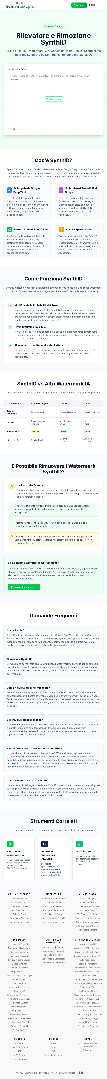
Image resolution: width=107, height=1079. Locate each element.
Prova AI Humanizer (22, 587)
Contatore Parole (19, 902)
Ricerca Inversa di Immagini (19, 975)
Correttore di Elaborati (87, 1026)
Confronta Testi (19, 910)
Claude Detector (19, 964)
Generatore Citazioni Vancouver (87, 1006)
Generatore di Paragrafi (53, 951)
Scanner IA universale (19, 987)
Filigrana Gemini (19, 1010)
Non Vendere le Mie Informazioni (87, 1044)
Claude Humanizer (19, 967)
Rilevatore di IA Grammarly (19, 995)
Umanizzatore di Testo (53, 922)
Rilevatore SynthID (19, 1003)
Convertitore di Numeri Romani (88, 979)
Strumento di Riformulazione (53, 898)
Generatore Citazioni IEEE (87, 999)
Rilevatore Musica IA (19, 956)
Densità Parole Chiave (87, 926)
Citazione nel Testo (88, 1010)
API (19, 1051)
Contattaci (87, 1050)
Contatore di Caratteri (19, 906)
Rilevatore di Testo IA (19, 1022)
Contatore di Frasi (88, 987)
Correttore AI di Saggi (88, 1018)
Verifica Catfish (19, 1030)
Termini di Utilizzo (67, 1073)
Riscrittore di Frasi (53, 906)
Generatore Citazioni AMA (87, 1003)
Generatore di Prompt (53, 955)
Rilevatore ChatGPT (19, 1014)
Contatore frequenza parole (88, 918)
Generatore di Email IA (53, 947)
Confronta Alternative (53, 1055)
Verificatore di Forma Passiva (87, 967)
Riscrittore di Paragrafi (53, 910)
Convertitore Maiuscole (19, 922)
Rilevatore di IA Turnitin (19, 999)
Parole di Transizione (87, 964)
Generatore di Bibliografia (53, 959)
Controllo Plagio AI (19, 1026)
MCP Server (19, 1055)
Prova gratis (79, 5)
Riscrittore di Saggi (53, 914)
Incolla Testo (55, 99)
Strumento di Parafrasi (53, 902)
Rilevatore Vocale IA (19, 952)
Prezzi (53, 1043)
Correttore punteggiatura (87, 922)
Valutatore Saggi (87, 910)
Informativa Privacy (48, 1073)
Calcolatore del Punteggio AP (87, 956)
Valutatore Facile (87, 960)
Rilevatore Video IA (19, 944)
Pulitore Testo (19, 914)
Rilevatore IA (19, 991)
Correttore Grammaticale (87, 906)
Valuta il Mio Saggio (88, 1022)
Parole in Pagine (19, 898)
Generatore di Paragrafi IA (53, 962)
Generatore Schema (87, 930)
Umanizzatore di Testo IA (53, 918)
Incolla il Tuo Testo (17, 69)
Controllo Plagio (87, 898)
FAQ (53, 1051)
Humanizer (19, 1043)
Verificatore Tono (88, 902)
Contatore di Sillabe (88, 991)
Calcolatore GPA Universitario (87, 948)
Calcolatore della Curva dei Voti (87, 983)
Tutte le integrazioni (19, 1059)
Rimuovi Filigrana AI (19, 1006)
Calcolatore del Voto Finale (87, 952)
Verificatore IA (19, 983)
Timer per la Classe (88, 975)
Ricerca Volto (19, 979)
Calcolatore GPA (87, 944)
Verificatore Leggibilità (87, 914)
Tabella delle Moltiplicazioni (87, 971)
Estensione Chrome (19, 1047)
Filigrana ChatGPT (19, 971)
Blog (53, 1047)
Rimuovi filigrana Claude (19, 960)
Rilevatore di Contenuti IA (19, 1018)
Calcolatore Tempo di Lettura (87, 995)
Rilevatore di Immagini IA (19, 948)
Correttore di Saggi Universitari (87, 1014)
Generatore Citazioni (19, 918)
